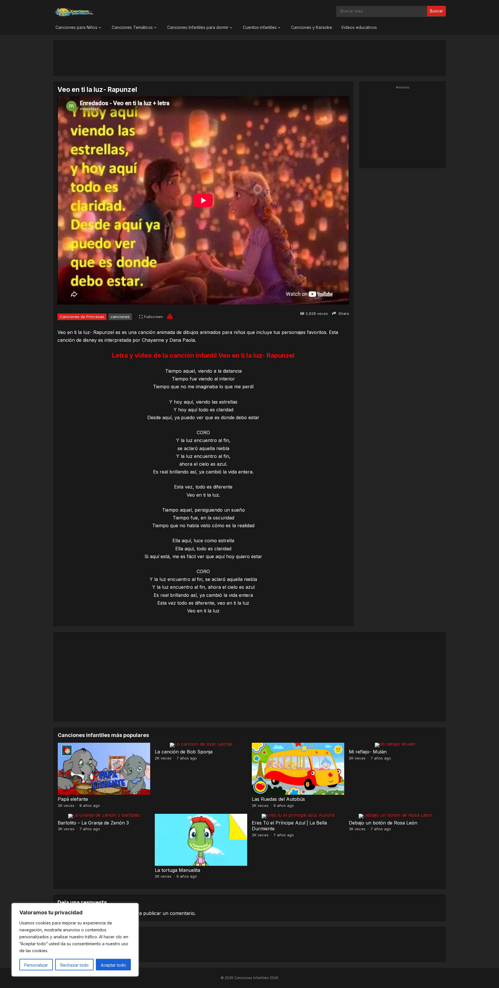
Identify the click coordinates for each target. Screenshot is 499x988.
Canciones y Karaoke (311, 27)
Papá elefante (73, 799)
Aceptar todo (113, 965)
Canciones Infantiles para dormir (197, 27)
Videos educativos (359, 27)
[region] (75, 939)
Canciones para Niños (76, 27)
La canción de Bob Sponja (184, 752)
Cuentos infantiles (260, 27)
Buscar (436, 10)
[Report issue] (170, 316)
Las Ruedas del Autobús (278, 799)
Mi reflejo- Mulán (368, 752)
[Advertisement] (249, 58)
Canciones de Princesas (82, 316)
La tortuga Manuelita (177, 870)
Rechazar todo (74, 965)
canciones (120, 316)
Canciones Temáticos (132, 27)
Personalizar (36, 965)
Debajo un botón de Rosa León (383, 823)
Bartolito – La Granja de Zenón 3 (93, 823)
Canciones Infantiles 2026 (256, 978)
